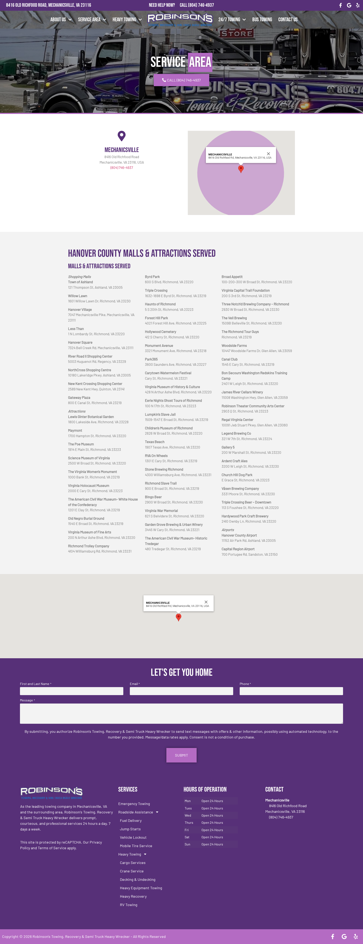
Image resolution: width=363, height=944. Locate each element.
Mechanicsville (122, 150)
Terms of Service (52, 847)
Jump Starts (130, 829)
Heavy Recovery (133, 896)
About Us (58, 19)
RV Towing (128, 904)
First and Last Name (35, 683)
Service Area (89, 19)
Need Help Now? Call (168, 5)
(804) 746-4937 (201, 5)
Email (135, 683)
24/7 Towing (229, 19)
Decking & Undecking (137, 879)
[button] (241, 169)
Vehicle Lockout (133, 837)
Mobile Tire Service (136, 845)
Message (27, 700)
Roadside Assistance (135, 812)
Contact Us (288, 19)
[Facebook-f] (340, 5)
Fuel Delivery (131, 820)
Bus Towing (262, 19)
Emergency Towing (134, 803)
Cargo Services (133, 862)
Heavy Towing (124, 19)
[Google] (349, 5)
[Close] (268, 154)
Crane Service (132, 871)
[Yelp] (357, 5)
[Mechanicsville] (121, 136)
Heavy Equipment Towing (141, 887)
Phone (245, 683)
